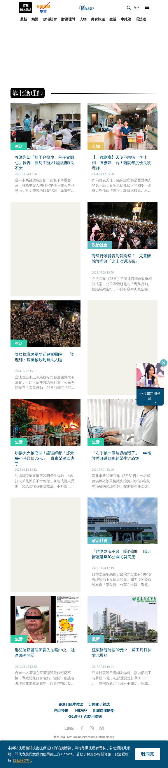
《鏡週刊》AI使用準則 (84, 716)
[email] (101, 728)
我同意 (147, 754)
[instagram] (91, 728)
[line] (69, 728)
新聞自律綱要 (103, 710)
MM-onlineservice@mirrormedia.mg (90, 737)
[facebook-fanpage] (82, 728)
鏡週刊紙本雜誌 (71, 704)
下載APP (81, 710)
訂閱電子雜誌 (99, 704)
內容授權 (61, 710)
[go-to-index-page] (86, 8)
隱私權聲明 (22, 760)
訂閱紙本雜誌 (25, 7)
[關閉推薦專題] (163, 362)
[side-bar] (147, 7)
